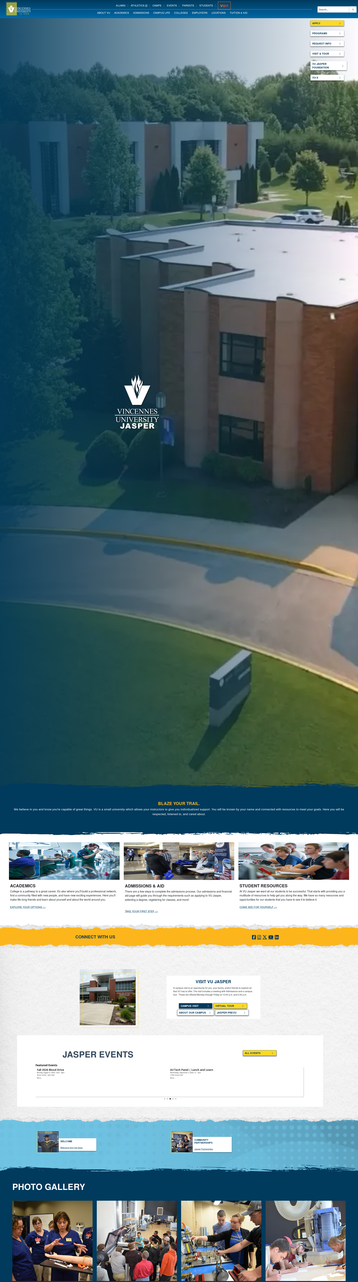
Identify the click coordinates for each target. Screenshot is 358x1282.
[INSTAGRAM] (259, 936)
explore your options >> (28, 907)
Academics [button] (122, 12)
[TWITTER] (264, 936)
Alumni (121, 5)
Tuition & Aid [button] (239, 12)
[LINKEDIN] (277, 936)
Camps (158, 5)
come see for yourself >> (258, 907)
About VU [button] (104, 12)
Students (207, 5)
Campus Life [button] (162, 12)
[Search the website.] (352, 9)
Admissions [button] (142, 12)
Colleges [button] (182, 12)
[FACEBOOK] (254, 936)
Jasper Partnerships (203, 1149)
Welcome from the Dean (71, 1147)
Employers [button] (200, 12)
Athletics (140, 5)
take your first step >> (141, 911)
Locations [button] (220, 12)
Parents (189, 5)
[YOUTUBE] (270, 936)
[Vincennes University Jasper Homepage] (15, 8)
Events (173, 5)
